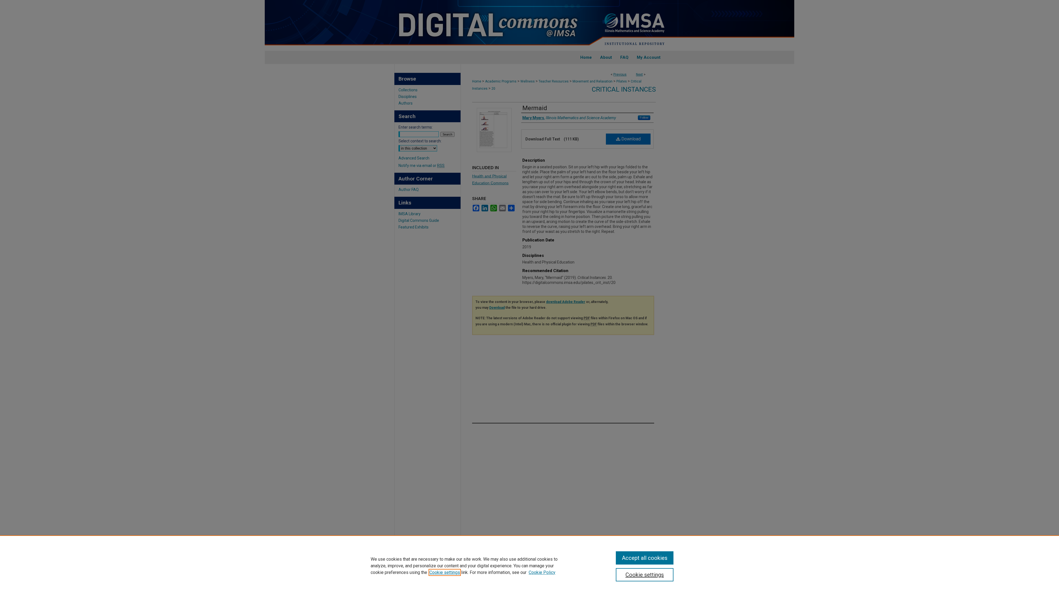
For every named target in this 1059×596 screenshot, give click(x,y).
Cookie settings (444, 572)
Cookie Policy (542, 572)
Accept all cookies (644, 558)
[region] (529, 565)
